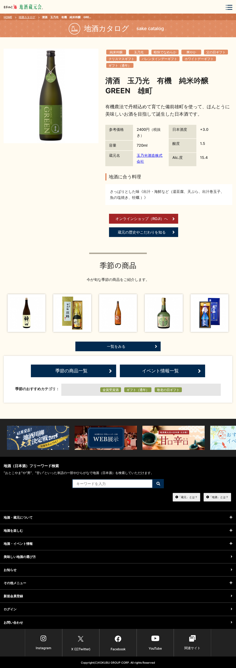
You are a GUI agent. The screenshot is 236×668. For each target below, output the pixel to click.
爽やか (191, 52)
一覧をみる (116, 346)
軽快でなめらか (165, 52)
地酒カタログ (27, 17)
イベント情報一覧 (160, 371)
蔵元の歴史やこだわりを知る (142, 232)
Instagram (43, 648)
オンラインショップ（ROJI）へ (141, 218)
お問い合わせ (13, 622)
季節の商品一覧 (71, 371)
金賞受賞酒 (111, 390)
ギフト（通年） (120, 65)
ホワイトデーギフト (199, 59)
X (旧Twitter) (80, 649)
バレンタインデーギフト (159, 59)
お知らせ (10, 570)
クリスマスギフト (121, 59)
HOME (8, 17)
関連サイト (192, 648)
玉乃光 (139, 52)
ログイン (10, 609)
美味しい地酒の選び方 (20, 557)
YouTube (155, 648)
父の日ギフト (216, 52)
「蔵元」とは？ (188, 497)
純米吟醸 (116, 52)
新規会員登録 (13, 596)
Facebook (118, 649)
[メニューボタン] (229, 7)
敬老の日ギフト (168, 390)
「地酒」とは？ (218, 497)
